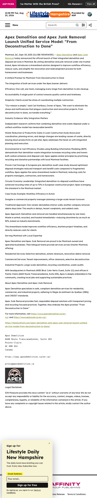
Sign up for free (27, 485)
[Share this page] (90, 25)
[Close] (49, 443)
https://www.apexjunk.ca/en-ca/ (30, 317)
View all (91, 4)
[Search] (77, 25)
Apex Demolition (64, 54)
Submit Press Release (54, 494)
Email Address (15, 474)
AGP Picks (8, 4)
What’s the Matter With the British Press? (35, 4)
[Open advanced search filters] (83, 25)
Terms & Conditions (76, 494)
